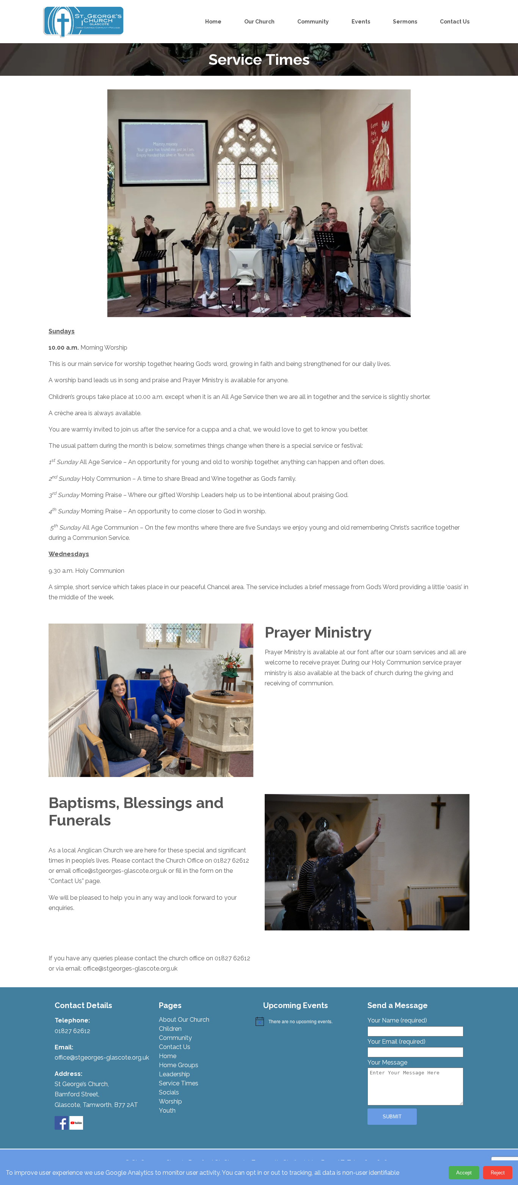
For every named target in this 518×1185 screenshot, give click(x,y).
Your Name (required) (397, 1020)
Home (213, 22)
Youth (167, 1110)
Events (361, 22)
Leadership (174, 1074)
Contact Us (454, 22)
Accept (464, 1173)
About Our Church (184, 1019)
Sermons (405, 22)
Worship (170, 1101)
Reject (498, 1173)
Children (170, 1028)
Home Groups (178, 1065)
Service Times (178, 1083)
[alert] (307, 1021)
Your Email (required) (396, 1041)
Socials (169, 1092)
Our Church (259, 22)
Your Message (387, 1062)
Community (313, 22)
